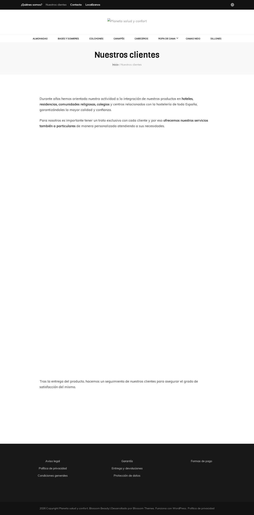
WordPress (179, 508)
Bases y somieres (68, 38)
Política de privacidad (53, 468)
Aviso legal (52, 461)
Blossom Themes (143, 508)
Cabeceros (141, 38)
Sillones (215, 38)
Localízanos (93, 4)
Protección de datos (127, 475)
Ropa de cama (167, 38)
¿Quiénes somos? (31, 4)
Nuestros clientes (56, 4)
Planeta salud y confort (73, 508)
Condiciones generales (53, 475)
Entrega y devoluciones (127, 468)
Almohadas (40, 38)
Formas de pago (201, 461)
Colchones (96, 38)
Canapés (119, 38)
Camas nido (193, 38)
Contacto (76, 4)
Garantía (127, 461)
